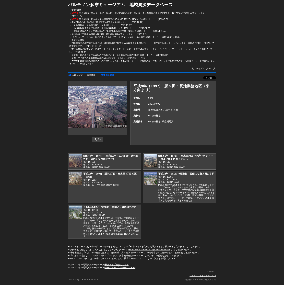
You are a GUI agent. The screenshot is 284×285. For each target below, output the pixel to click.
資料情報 (91, 75)
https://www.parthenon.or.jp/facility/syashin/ (149, 249)
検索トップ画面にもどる (117, 264)
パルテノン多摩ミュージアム (202, 276)
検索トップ (77, 75)
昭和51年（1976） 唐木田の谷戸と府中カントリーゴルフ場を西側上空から (185, 157)
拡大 (99, 139)
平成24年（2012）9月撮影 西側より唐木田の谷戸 (186, 173)
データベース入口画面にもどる (120, 267)
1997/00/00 (154, 103)
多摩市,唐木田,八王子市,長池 (163, 109)
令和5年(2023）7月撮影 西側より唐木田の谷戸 (109, 207)
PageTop (212, 271)
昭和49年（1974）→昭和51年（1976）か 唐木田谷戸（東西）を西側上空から (111, 157)
